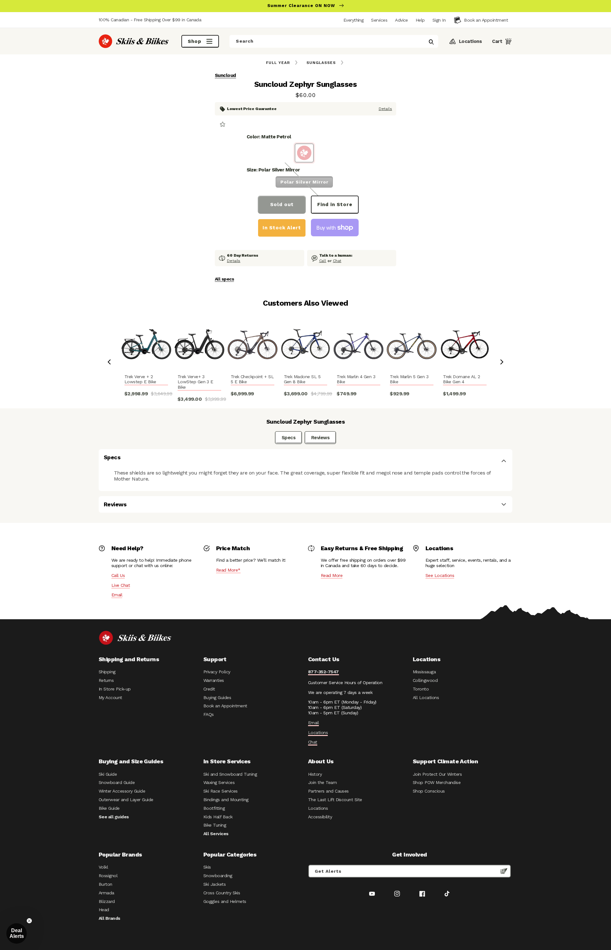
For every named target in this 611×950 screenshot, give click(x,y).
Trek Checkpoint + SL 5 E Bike (252, 379)
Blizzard (107, 901)
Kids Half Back (218, 816)
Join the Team (322, 782)
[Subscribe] (504, 871)
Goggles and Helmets (224, 901)
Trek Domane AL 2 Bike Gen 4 (461, 379)
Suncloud (225, 75)
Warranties (213, 680)
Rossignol (108, 875)
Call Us (118, 575)
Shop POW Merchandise (436, 782)
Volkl (103, 867)
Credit (209, 688)
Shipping (107, 671)
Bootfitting (214, 808)
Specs (288, 437)
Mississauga (424, 671)
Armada (106, 892)
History (315, 774)
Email (116, 594)
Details (385, 109)
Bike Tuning (214, 825)
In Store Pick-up (114, 688)
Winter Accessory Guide (122, 791)
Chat (337, 261)
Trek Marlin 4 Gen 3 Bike (356, 379)
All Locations (426, 697)
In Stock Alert (282, 228)
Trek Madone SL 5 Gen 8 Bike (302, 379)
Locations (318, 732)
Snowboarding (217, 875)
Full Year (278, 62)
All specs (224, 278)
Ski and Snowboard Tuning (230, 774)
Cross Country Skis (221, 892)
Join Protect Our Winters (437, 774)
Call (323, 261)
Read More (331, 575)
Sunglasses (321, 62)
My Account (110, 697)
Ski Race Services (220, 791)
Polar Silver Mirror (304, 181)
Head (104, 909)
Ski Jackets (214, 884)
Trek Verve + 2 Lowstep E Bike (140, 379)
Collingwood (425, 680)
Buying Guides (217, 697)
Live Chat (120, 585)
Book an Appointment (225, 705)
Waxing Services (219, 782)
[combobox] (333, 41)
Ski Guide (108, 774)
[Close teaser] (29, 920)
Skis (207, 867)
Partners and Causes (328, 791)
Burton (105, 884)
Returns (106, 680)
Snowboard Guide (117, 782)
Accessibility (320, 816)
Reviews (320, 437)
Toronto (421, 688)
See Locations (439, 575)
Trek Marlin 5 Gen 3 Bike (409, 379)
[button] (439, 20)
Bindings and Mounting (226, 799)
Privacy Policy (216, 671)
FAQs (208, 714)
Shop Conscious (429, 791)
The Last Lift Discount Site (335, 799)
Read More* (228, 569)
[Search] (431, 42)
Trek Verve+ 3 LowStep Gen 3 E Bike (195, 382)
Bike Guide (109, 808)
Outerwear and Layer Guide (126, 799)
